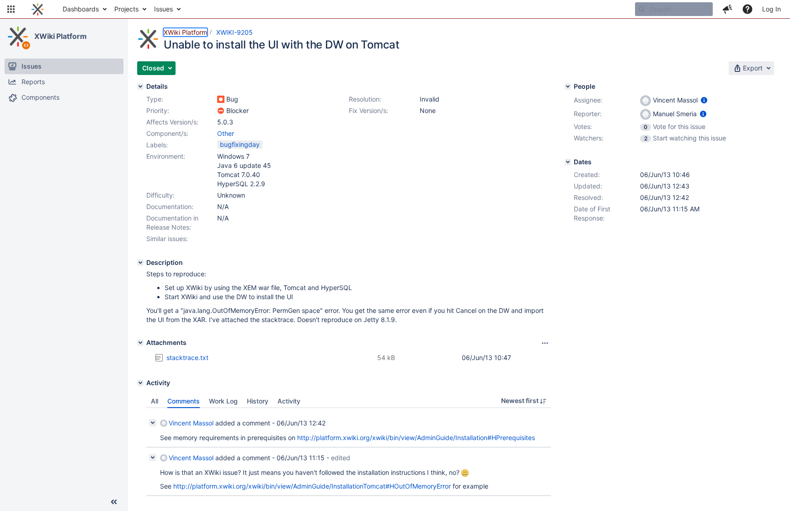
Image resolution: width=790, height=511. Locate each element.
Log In (771, 9)
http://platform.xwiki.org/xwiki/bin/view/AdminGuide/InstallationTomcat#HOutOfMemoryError (312, 486)
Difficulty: (160, 195)
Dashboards (81, 9)
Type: (154, 99)
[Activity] (140, 383)
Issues (163, 9)
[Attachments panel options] (545, 343)
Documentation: (169, 206)
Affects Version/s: (172, 122)
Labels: (157, 145)
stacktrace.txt (187, 357)
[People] (568, 86)
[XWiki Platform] (18, 37)
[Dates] (568, 162)
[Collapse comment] (152, 422)
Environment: (165, 156)
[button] (11, 9)
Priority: (157, 110)
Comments (183, 401)
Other (225, 133)
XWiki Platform (60, 36)
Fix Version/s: (368, 110)
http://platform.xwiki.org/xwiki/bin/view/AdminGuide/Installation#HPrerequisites (416, 437)
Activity (289, 401)
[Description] (140, 262)
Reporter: (588, 114)
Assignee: (588, 100)
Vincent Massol (191, 423)
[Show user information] (704, 100)
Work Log (223, 401)
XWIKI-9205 (234, 32)
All (154, 401)
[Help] (747, 9)
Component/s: (167, 133)
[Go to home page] (38, 9)
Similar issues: (167, 238)
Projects (126, 9)
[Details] (140, 86)
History (257, 401)
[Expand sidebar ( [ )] (113, 502)
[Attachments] (140, 342)
